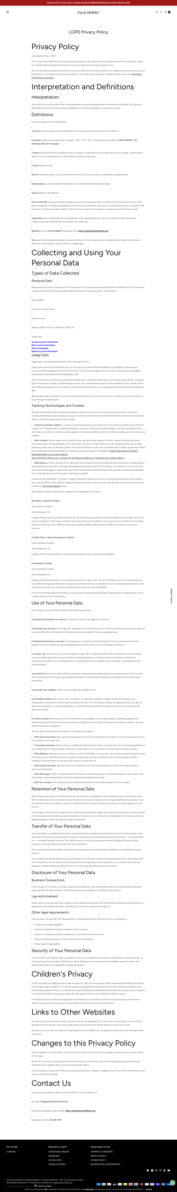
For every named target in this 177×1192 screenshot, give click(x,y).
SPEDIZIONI (53, 1156)
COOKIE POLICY (98, 1160)
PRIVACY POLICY (98, 1156)
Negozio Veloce (172, 596)
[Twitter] (152, 1170)
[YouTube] (169, 1170)
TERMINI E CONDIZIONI (101, 1151)
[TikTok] (164, 1170)
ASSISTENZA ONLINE (58, 1151)
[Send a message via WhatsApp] (173, 1183)
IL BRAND (11, 1151)
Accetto (149, 1189)
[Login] (157, 12)
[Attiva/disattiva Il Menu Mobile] (9, 12)
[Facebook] (148, 1170)
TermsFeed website (51, 486)
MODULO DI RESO (57, 1164)
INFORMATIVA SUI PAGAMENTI (105, 1164)
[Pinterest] (160, 1170)
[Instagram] (156, 1170)
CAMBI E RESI (55, 1160)
